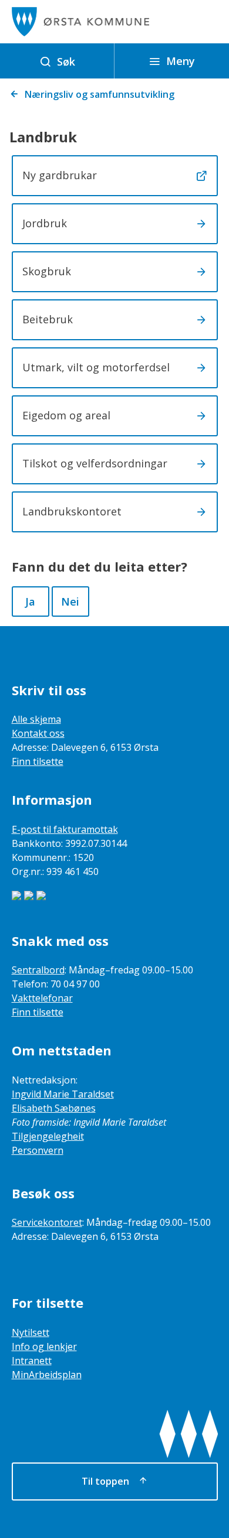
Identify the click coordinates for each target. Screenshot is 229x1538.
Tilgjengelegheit (48, 1136)
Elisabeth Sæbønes (54, 1108)
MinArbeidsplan (47, 1374)
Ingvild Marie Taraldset (63, 1094)
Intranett (32, 1360)
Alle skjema (36, 719)
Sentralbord (38, 969)
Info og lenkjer (44, 1346)
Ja (30, 601)
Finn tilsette (37, 761)
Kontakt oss (38, 733)
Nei (70, 601)
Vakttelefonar (42, 998)
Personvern (37, 1150)
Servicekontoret (47, 1222)
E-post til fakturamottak (65, 829)
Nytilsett (30, 1332)
